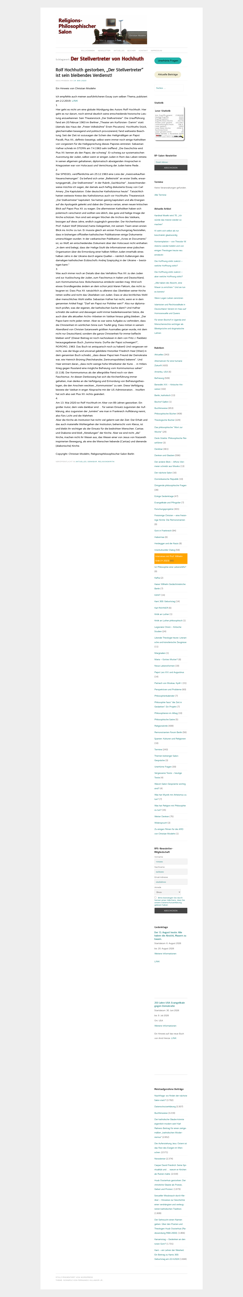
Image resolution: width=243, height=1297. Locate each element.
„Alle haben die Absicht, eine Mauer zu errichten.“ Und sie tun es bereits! (169, 287)
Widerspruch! (160, 823)
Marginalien (160, 653)
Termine (158, 749)
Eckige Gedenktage (164, 496)
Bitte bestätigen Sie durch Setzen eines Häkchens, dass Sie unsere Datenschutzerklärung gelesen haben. (169, 901)
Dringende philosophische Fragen (170, 485)
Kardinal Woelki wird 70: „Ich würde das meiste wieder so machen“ (168, 220)
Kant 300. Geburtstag (164, 601)
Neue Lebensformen (164, 666)
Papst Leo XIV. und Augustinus (169, 672)
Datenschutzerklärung (165, 1106)
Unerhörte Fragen (168, 60)
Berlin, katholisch (162, 395)
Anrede (157, 887)
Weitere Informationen (165, 953)
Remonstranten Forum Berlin (168, 732)
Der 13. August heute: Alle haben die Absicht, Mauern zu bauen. (170, 935)
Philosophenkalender (164, 696)
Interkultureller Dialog (164, 550)
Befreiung (159, 378)
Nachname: (159, 867)
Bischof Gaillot (161, 402)
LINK (75, 100)
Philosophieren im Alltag (166, 713)
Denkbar (92, 462)
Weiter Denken (161, 816)
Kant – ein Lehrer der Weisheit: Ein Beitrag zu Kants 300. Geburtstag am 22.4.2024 (169, 1254)
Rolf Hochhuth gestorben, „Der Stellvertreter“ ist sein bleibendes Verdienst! (99, 72)
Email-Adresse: (161, 877)
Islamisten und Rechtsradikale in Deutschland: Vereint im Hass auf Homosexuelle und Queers (170, 309)
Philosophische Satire (164, 719)
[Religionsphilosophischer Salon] (101, 43)
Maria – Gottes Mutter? (166, 659)
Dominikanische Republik (166, 479)
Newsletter (104, 51)
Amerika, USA (161, 372)
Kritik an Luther (161, 614)
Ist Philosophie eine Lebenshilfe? (170, 567)
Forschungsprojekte (163, 509)
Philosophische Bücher (165, 413)
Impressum (156, 51)
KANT (157, 595)
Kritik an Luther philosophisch (168, 620)
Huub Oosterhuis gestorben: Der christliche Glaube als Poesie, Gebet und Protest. (170, 1185)
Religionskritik (106, 462)
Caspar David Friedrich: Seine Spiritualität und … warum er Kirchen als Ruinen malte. (170, 1169)
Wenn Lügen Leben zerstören (168, 298)
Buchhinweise (161, 408)
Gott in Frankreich (163, 530)
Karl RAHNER (161, 608)
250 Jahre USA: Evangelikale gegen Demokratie (169, 1004)
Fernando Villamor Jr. (90, 1280)
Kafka (157, 578)
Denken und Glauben (164, 455)
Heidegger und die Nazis (166, 543)
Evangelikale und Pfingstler (167, 502)
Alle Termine (160, 195)
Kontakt (143, 51)
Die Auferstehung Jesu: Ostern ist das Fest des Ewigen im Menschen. (170, 1148)
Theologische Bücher (164, 420)
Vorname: (158, 857)
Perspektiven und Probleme (168, 689)
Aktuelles (119, 51)
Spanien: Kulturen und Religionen (170, 738)
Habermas (159, 537)
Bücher (132, 51)
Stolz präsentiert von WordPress (74, 1277)
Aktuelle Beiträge (168, 74)
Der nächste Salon (163, 472)
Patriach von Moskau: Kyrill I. (168, 683)
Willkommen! (88, 51)
